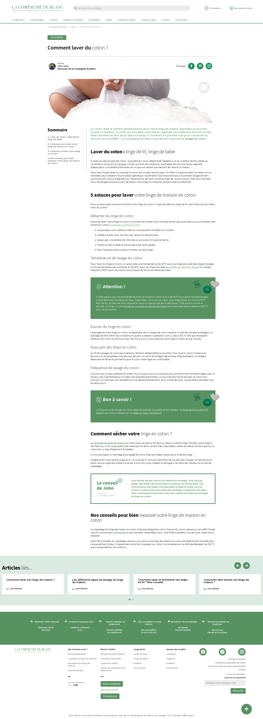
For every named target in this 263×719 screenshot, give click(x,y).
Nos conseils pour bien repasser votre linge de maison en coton (64, 161)
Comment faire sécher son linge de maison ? (226, 581)
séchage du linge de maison (109, 443)
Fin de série (139, 668)
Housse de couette (176, 649)
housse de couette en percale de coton (145, 306)
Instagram (209, 66)
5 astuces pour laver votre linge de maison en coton (62, 145)
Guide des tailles (109, 663)
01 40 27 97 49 (110, 690)
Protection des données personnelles (227, 666)
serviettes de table (176, 267)
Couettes (171, 654)
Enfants (137, 663)
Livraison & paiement (76, 684)
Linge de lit (139, 649)
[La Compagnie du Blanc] (37, 8)
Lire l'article (16, 588)
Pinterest (200, 66)
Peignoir (170, 658)
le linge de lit (121, 532)
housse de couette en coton (124, 225)
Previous (237, 565)
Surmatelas (172, 668)
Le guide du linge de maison (82, 658)
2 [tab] (133, 600)
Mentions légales (237, 659)
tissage (122, 164)
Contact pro (110, 696)
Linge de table (141, 658)
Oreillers (170, 663)
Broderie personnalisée (113, 654)
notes (188, 715)
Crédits (242, 669)
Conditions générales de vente (230, 662)
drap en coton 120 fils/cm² (148, 413)
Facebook (191, 66)
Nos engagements (77, 654)
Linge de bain (141, 654)
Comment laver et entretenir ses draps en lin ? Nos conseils (163, 581)
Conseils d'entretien (111, 658)
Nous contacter (112, 684)
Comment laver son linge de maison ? (30, 580)
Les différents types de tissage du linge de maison (97, 581)
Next (246, 565)
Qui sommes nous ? (78, 649)
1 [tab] (130, 600)
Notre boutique (75, 670)
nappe (194, 267)
